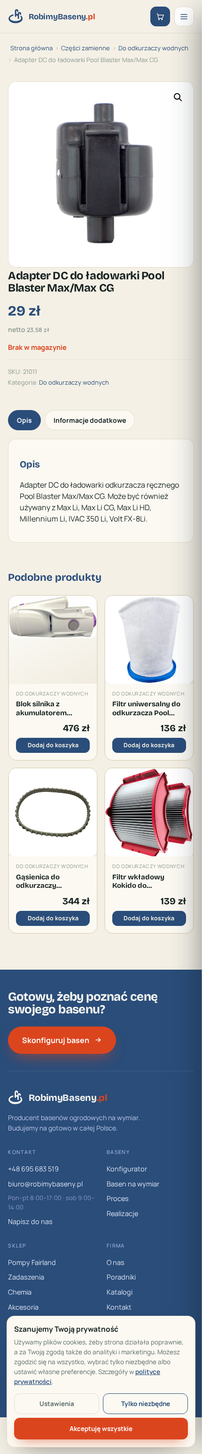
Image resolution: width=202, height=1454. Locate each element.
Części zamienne (85, 48)
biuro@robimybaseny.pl (45, 1183)
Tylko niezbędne (145, 1403)
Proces (118, 1198)
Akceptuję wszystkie (101, 1428)
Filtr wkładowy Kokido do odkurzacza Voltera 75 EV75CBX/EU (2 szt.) (145, 881)
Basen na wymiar (133, 1183)
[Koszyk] (160, 16)
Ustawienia (56, 1403)
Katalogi (119, 1292)
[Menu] (184, 16)
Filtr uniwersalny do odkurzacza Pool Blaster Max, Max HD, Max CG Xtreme (148, 708)
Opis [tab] (24, 420)
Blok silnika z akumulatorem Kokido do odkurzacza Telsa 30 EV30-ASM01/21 (51, 708)
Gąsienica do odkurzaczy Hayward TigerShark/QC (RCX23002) (41, 881)
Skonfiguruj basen (55, 1040)
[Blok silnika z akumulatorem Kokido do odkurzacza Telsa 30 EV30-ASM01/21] (53, 640)
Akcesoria (23, 1307)
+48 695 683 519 (33, 1168)
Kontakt (119, 1307)
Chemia (19, 1292)
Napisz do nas (30, 1221)
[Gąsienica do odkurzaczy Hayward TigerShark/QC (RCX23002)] (53, 812)
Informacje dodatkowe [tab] (90, 420)
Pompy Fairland (32, 1262)
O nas (115, 1262)
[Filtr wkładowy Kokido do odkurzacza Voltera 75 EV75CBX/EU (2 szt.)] (149, 812)
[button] (178, 97)
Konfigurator (127, 1168)
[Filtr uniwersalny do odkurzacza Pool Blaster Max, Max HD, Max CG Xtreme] (149, 640)
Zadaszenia (26, 1276)
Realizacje (122, 1213)
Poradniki (121, 1276)
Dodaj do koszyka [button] (53, 745)
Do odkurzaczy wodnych (153, 48)
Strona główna (31, 48)
